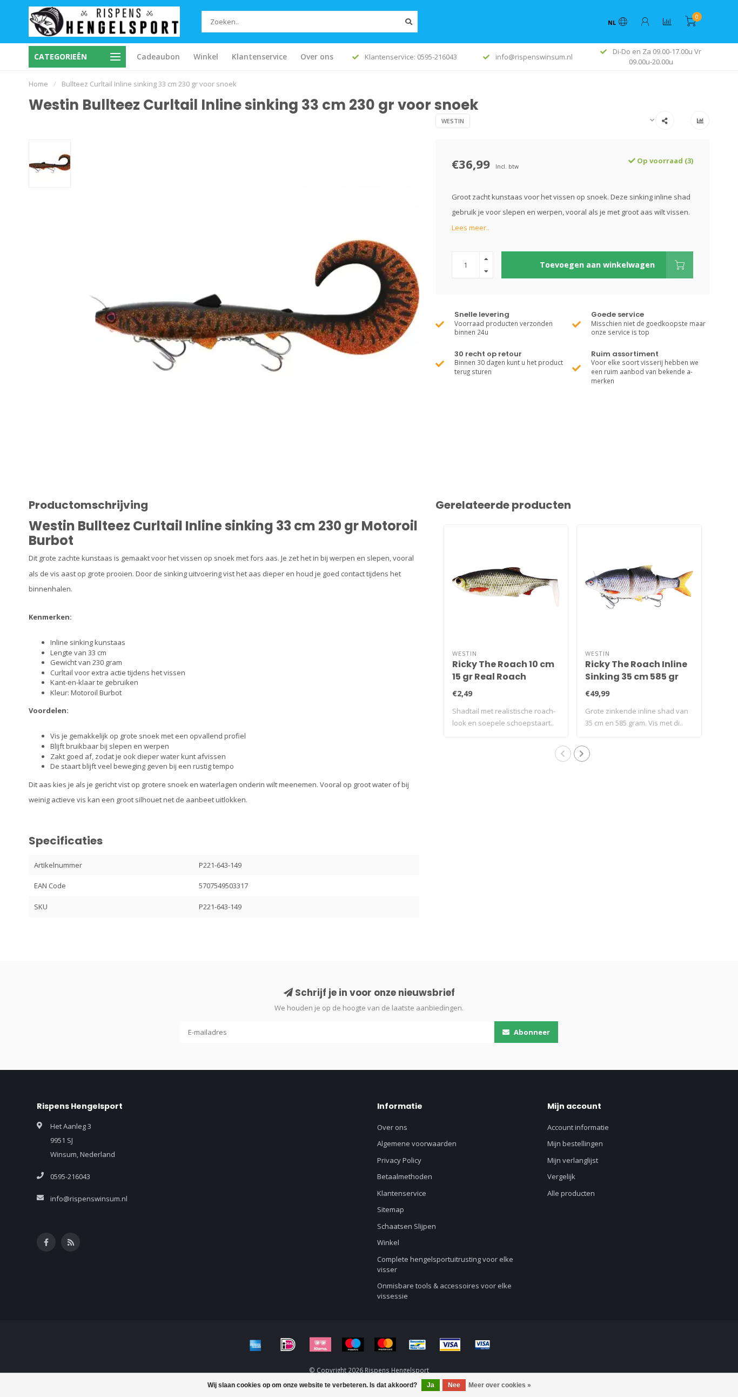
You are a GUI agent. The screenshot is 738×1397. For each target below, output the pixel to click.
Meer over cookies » (499, 1385)
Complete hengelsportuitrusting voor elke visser (445, 1264)
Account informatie (578, 1127)
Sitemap (390, 1209)
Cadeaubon (158, 56)
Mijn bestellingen (575, 1143)
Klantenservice (259, 56)
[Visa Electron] (482, 1344)
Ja (430, 1385)
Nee (454, 1385)
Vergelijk (561, 1176)
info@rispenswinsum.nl (89, 1198)
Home (38, 84)
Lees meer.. (470, 227)
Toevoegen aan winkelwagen (597, 265)
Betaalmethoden (404, 1176)
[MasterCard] (385, 1344)
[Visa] (450, 1344)
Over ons (316, 56)
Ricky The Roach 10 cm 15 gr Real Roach (503, 670)
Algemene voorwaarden (417, 1143)
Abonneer (531, 1032)
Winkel (205, 56)
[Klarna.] (320, 1344)
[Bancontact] (417, 1344)
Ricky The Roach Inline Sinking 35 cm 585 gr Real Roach (636, 676)
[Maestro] (352, 1344)
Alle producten (571, 1193)
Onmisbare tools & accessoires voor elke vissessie (444, 1291)
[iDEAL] (287, 1344)
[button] (563, 754)
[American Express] (255, 1344)
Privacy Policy (399, 1160)
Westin (452, 121)
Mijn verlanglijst (572, 1160)
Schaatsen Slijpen (406, 1226)
